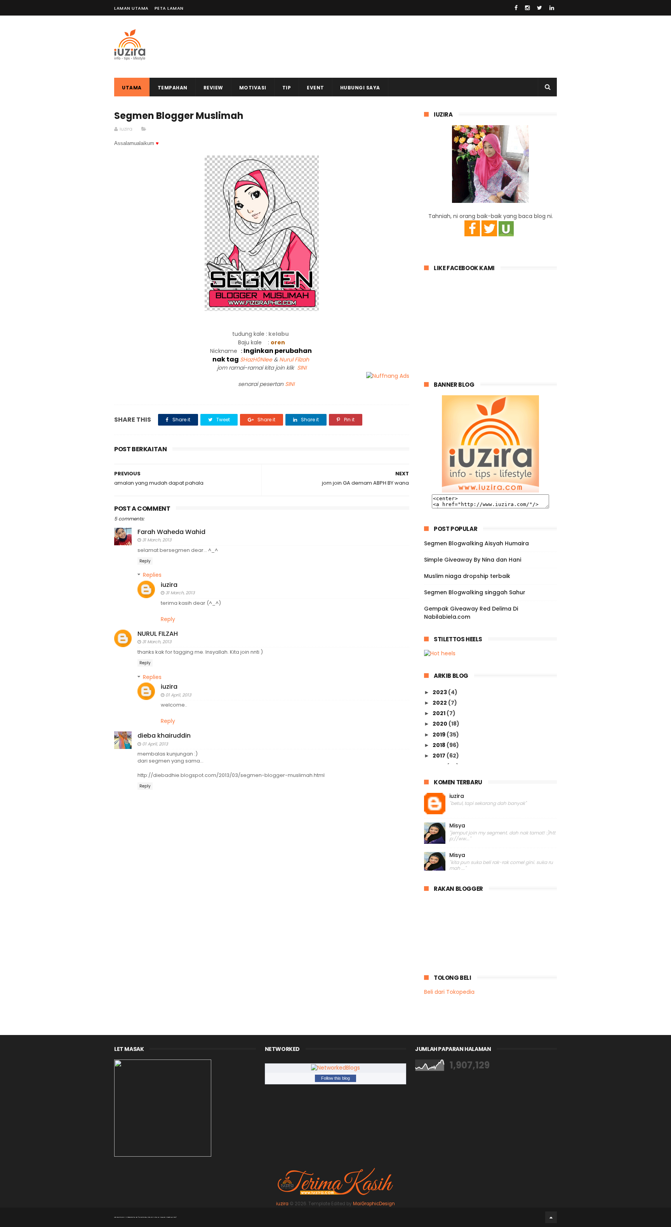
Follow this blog (335, 1078)
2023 (440, 692)
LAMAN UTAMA (131, 8)
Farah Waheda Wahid (171, 531)
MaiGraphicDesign (374, 1204)
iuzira (169, 584)
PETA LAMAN (169, 8)
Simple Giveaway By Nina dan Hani (472, 560)
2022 (440, 703)
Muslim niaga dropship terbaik (467, 576)
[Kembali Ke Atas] (551, 1217)
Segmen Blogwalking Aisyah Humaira (476, 543)
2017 (440, 755)
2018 (440, 745)
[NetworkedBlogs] (335, 1068)
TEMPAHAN (173, 87)
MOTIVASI (252, 87)
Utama (132, 87)
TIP (286, 87)
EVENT (315, 87)
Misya (457, 825)
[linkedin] (552, 8)
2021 (440, 713)
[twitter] (539, 8)
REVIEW (213, 87)
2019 (440, 734)
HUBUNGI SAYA (360, 87)
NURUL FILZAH (157, 633)
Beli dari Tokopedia (449, 992)
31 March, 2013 (156, 540)
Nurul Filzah (294, 359)
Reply (145, 561)
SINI (301, 368)
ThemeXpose (131, 1217)
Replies (152, 575)
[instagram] (527, 8)
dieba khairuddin (164, 735)
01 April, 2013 (178, 695)
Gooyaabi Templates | (166, 1217)
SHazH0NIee (256, 359)
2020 (440, 724)
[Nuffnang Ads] (387, 376)
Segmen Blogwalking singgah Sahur (474, 592)
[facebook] (516, 8)
